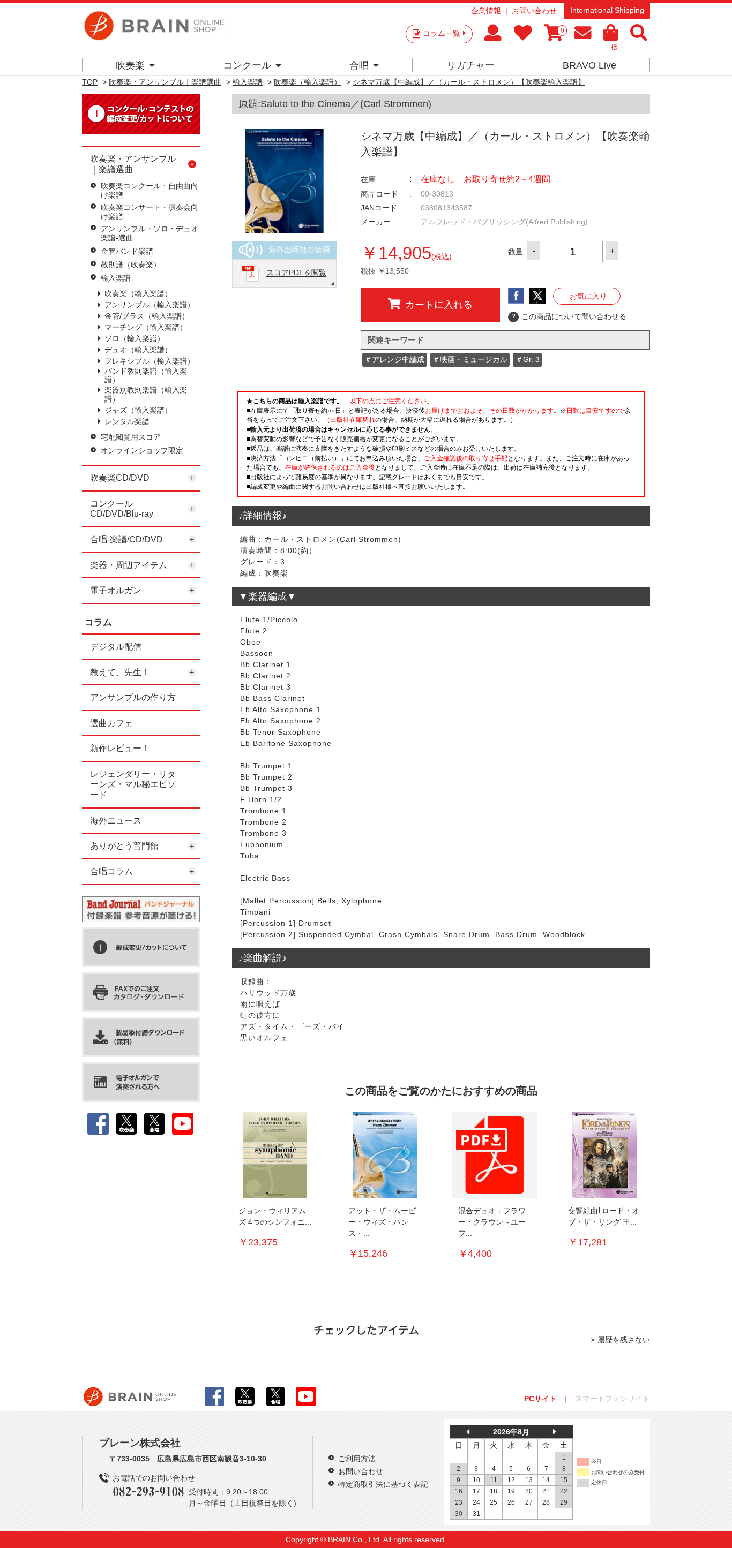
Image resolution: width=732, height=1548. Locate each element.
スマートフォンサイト (612, 1398)
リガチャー (470, 65)
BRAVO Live (589, 65)
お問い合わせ (534, 10)
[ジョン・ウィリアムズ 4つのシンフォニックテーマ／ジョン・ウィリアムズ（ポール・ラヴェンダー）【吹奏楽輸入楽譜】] (275, 1155)
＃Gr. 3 (528, 359)
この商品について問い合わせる (568, 316)
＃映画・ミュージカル (469, 359)
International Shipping (607, 10)
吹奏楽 (130, 65)
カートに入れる (439, 304)
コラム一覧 (441, 33)
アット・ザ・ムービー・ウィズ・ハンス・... (382, 1221)
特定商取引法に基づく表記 (383, 1484)
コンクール (247, 65)
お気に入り (588, 296)
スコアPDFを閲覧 (296, 273)
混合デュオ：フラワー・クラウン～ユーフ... (492, 1221)
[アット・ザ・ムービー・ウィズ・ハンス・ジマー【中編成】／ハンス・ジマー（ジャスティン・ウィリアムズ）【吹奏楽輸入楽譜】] (385, 1155)
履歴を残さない (623, 1339)
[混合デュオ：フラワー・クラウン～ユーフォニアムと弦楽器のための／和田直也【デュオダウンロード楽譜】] (494, 1155)
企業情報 (486, 10)
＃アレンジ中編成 (394, 359)
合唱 (359, 65)
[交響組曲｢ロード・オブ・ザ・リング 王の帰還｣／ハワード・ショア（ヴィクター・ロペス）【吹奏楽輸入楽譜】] (604, 1155)
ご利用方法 (357, 1458)
